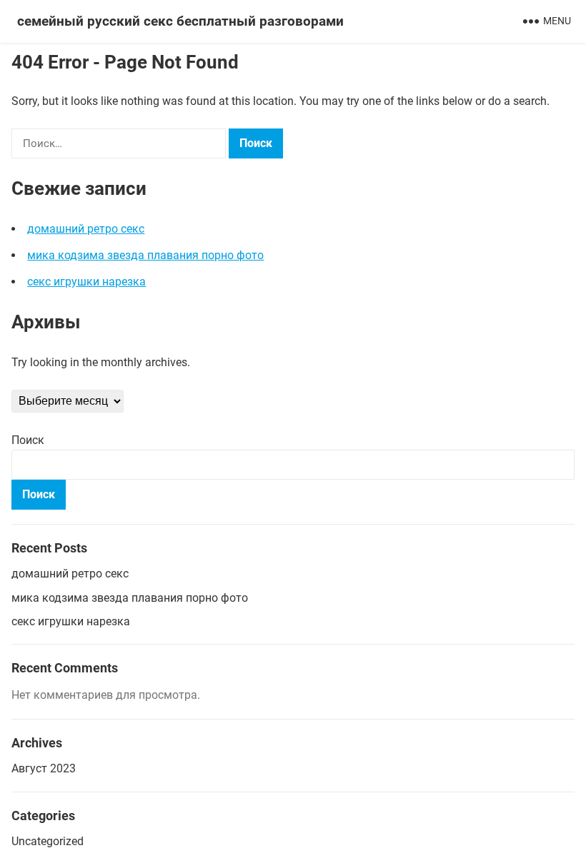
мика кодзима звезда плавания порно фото (145, 255)
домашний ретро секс (85, 229)
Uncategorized (47, 841)
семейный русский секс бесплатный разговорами (180, 21)
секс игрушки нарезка (86, 281)
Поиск (27, 440)
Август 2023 (43, 768)
